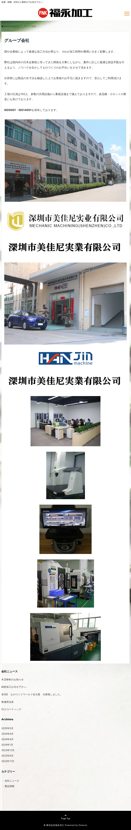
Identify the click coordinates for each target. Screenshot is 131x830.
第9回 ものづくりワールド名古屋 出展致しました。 (32, 694)
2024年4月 (7, 739)
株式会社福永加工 (12, 26)
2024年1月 (7, 744)
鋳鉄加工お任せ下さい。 (15, 686)
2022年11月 (7, 761)
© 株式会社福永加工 (54, 825)
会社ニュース (12, 780)
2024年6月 (7, 733)
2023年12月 (7, 750)
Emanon (83, 825)
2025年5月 (7, 728)
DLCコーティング (11, 709)
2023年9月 (7, 755)
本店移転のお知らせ (12, 679)
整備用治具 (7, 701)
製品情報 (9, 786)
